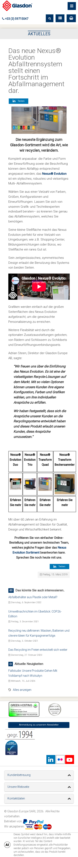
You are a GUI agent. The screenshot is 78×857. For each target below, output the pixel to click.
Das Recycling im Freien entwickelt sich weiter (37, 649)
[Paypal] (33, 821)
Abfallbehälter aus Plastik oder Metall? (32, 597)
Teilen (20, 101)
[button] (71, 18)
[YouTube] (69, 759)
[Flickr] (60, 759)
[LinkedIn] (50, 759)
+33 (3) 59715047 (16, 18)
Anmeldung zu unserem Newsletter (39, 724)
